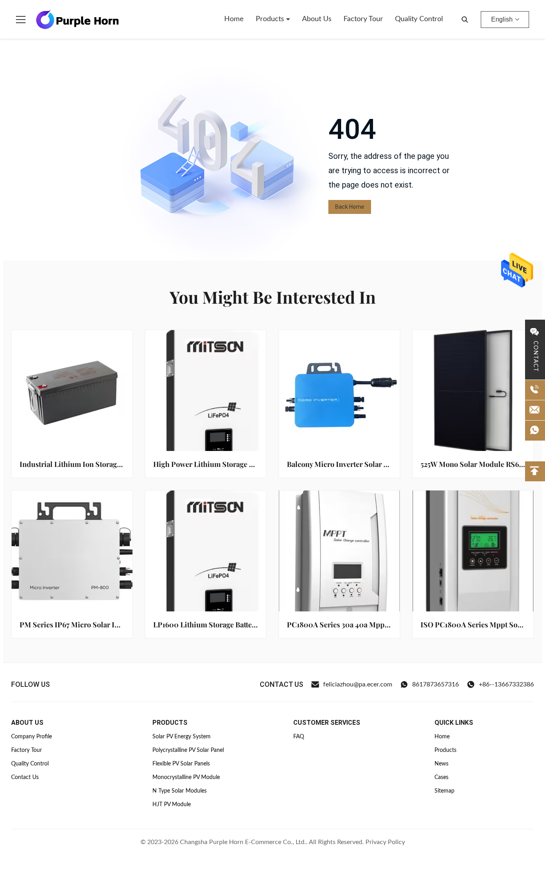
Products (271, 19)
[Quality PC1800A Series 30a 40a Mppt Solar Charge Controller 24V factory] (339, 550)
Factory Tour (363, 19)
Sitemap (444, 791)
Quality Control (419, 19)
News (441, 764)
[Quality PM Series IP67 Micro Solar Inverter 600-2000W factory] (72, 550)
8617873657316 (435, 684)
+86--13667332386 (506, 684)
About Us (317, 19)
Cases (441, 777)
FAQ (298, 737)
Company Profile (31, 737)
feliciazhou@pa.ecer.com (357, 684)
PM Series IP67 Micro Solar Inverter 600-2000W (101, 624)
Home (234, 19)
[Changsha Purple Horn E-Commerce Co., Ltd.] (77, 20)
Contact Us (25, 777)
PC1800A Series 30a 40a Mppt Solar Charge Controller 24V (384, 624)
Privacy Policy (385, 842)
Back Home (349, 207)
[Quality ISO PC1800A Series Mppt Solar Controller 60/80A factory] (473, 550)
